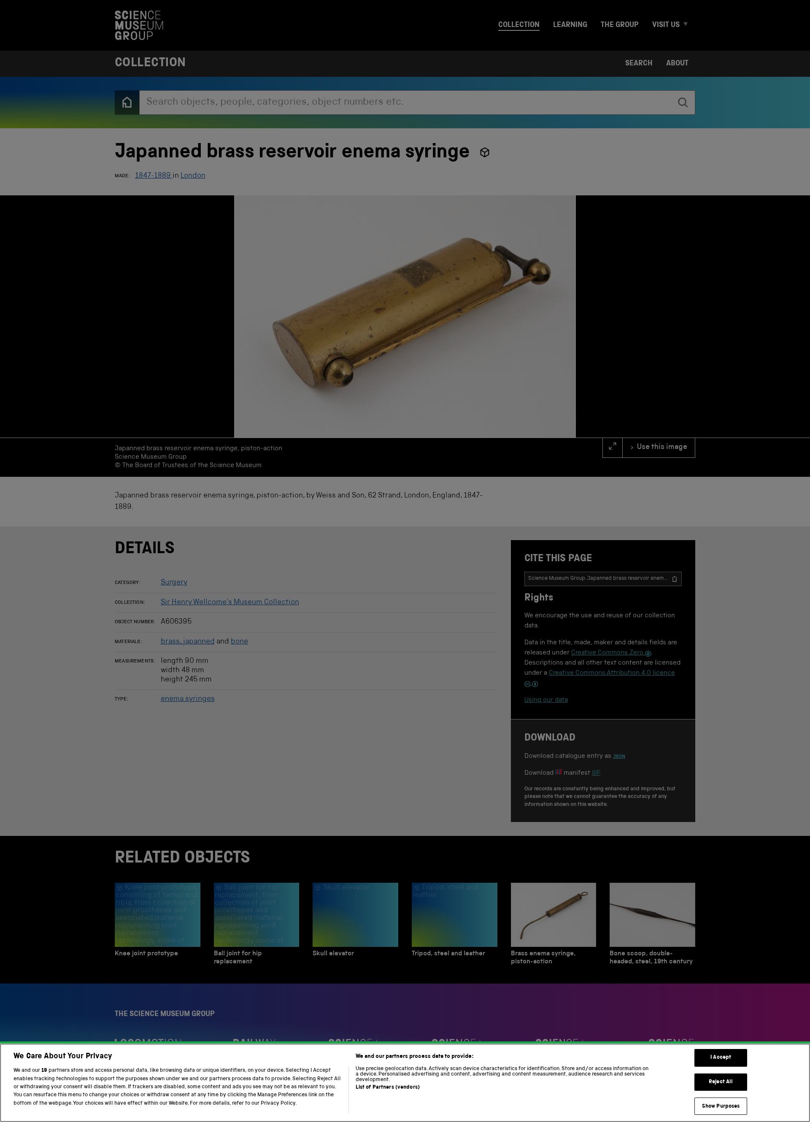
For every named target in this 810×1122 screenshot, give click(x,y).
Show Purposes (721, 1106)
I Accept (720, 1057)
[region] (405, 1083)
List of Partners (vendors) (388, 1087)
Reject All (721, 1082)
